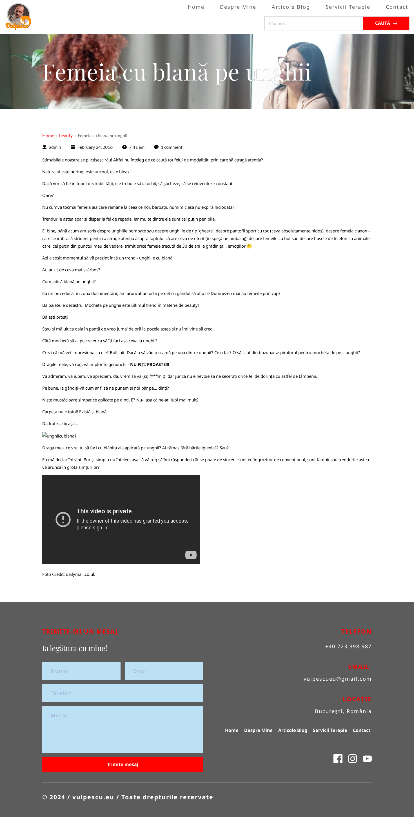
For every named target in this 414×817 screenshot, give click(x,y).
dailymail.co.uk (80, 574)
